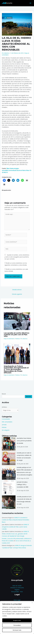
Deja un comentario (9, 338)
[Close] (32, 602)
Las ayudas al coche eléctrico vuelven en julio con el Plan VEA (16, 334)
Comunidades (6, 419)
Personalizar (17, 625)
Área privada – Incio (17, 591)
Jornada (4, 424)
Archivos (4, 407)
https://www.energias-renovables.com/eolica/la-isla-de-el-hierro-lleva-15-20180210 (16, 170)
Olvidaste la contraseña (17, 587)
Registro (17, 589)
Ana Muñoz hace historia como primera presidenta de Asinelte (24, 440)
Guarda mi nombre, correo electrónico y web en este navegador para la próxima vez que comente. (17, 257)
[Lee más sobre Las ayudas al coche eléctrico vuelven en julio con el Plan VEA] (17, 321)
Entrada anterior (17, 289)
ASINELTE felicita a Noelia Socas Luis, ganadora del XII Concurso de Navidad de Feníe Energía (15, 534)
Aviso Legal (17, 600)
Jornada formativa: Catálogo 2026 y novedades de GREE (22, 484)
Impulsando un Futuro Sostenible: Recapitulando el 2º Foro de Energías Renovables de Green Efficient (16, 369)
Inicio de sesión (17, 586)
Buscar (4, 394)
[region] (17, 617)
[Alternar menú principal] (30, 3)
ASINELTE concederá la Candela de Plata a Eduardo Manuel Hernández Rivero (15, 520)
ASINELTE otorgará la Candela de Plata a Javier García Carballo (15, 527)
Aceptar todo (17, 620)
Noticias (17, 338)
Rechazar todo (17, 630)
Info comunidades (7, 422)
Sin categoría (5, 430)
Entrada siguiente (17, 294)
